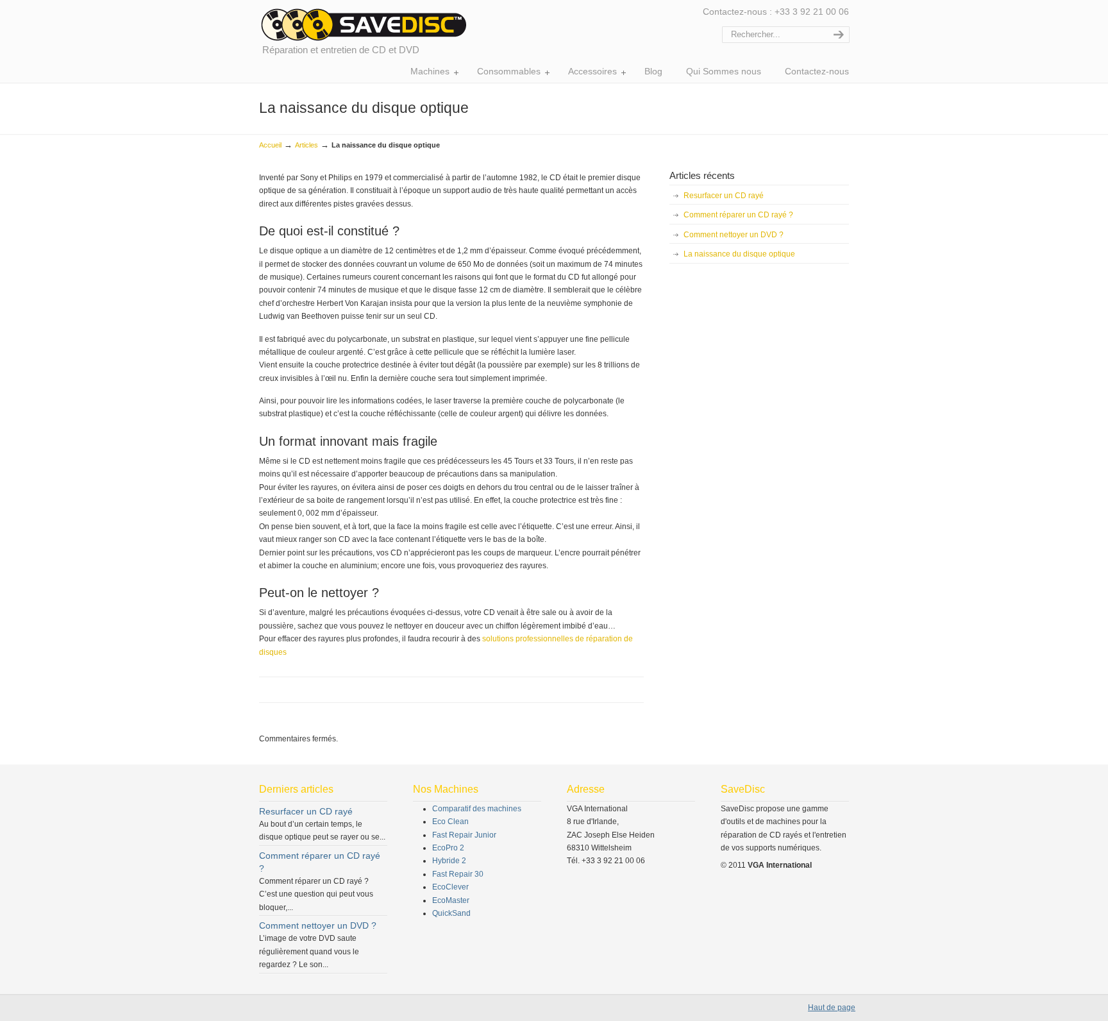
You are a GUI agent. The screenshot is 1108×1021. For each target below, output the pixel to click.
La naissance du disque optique (739, 253)
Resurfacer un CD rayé (724, 195)
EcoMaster (450, 900)
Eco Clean (450, 821)
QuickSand (451, 913)
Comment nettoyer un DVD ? (734, 234)
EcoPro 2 (448, 847)
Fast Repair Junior (464, 835)
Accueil (270, 145)
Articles (306, 145)
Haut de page (831, 1007)
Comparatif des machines (476, 808)
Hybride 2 (449, 860)
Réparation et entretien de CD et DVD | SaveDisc (363, 24)
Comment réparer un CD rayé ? (738, 214)
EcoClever (450, 886)
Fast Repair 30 (457, 874)
